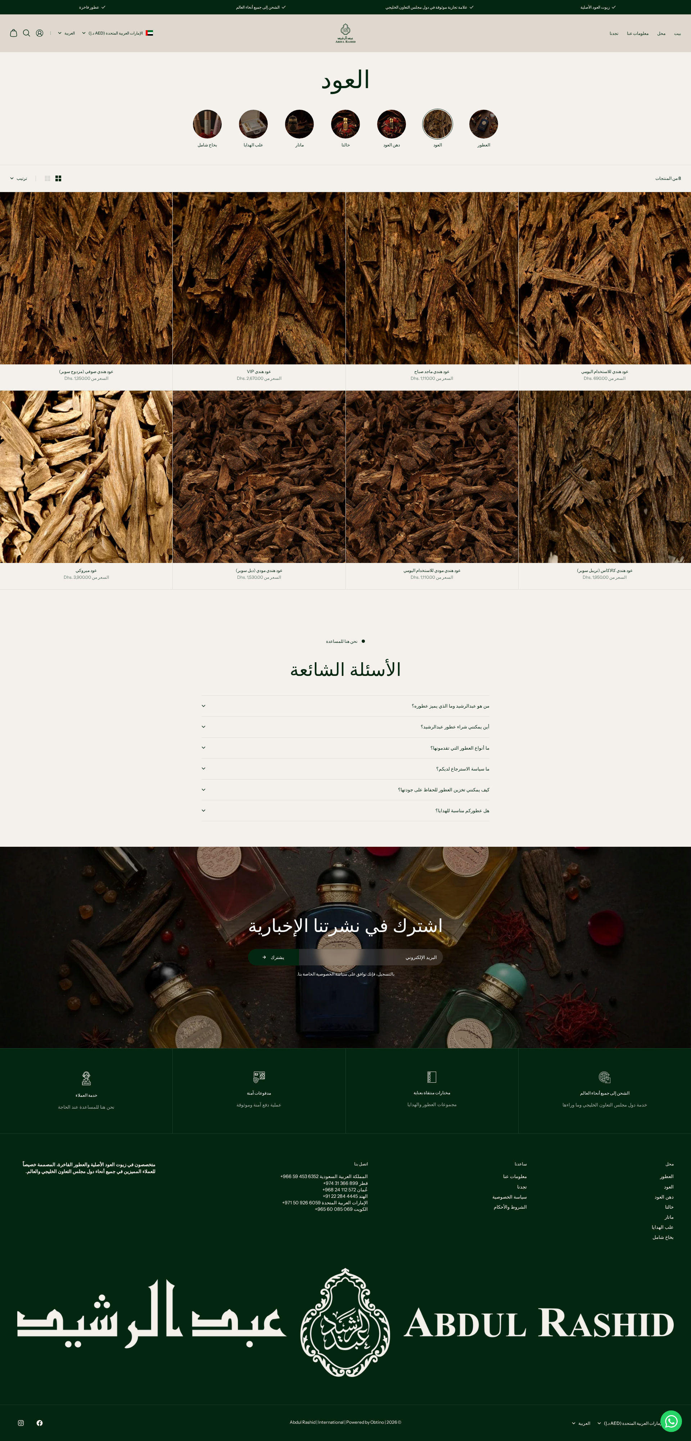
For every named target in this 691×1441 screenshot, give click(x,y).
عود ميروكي (86, 571)
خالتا (669, 1207)
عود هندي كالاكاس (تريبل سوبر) (605, 571)
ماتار (669, 1217)
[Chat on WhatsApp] (671, 1421)
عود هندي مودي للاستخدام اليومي (432, 571)
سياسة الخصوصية (509, 1197)
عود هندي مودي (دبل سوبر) (259, 571)
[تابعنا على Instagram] (20, 1423)
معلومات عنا (638, 33)
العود (669, 1187)
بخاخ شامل (663, 1237)
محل (661, 33)
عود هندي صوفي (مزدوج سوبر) (86, 372)
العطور (667, 1176)
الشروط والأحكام (510, 1207)
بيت (677, 33)
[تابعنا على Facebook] (39, 1423)
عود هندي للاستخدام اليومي (604, 372)
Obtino (377, 1422)
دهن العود (664, 1197)
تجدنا (614, 33)
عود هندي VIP (259, 372)
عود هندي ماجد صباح (432, 372)
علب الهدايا (663, 1227)
